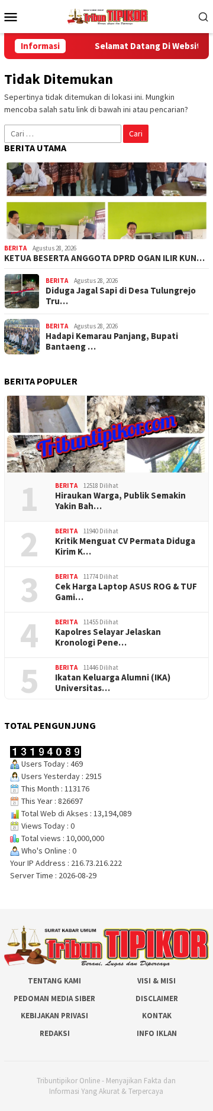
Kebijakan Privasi (54, 1016)
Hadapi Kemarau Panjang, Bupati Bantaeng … (112, 341)
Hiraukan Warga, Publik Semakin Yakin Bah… (120, 500)
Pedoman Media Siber (54, 998)
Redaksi (55, 1033)
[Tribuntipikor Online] (107, 15)
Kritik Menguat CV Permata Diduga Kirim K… (125, 546)
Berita (15, 248)
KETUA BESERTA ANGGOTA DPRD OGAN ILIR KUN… (104, 258)
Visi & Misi (156, 981)
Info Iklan (157, 1033)
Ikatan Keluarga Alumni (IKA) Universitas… (112, 682)
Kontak (157, 1016)
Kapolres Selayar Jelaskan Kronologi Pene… (108, 637)
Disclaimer (156, 998)
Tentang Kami (54, 981)
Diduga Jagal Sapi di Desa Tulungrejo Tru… (121, 296)
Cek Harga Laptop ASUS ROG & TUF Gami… (126, 591)
